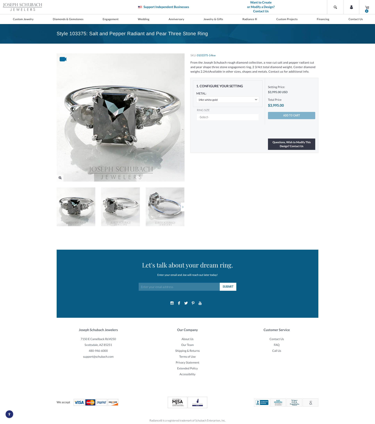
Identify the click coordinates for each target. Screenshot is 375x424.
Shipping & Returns (187, 351)
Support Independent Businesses (166, 7)
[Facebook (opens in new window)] (179, 303)
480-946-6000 (98, 351)
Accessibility (187, 374)
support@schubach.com (98, 356)
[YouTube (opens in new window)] (200, 303)
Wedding (143, 19)
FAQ (276, 345)
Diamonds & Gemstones (68, 19)
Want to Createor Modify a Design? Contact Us (261, 7)
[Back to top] (370, 376)
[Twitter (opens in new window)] (186, 303)
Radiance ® (249, 19)
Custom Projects (287, 19)
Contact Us (355, 19)
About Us (187, 339)
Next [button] (183, 207)
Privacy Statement (187, 362)
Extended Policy (187, 368)
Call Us (276, 351)
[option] (76, 206)
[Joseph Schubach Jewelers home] (22, 7)
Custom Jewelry (23, 19)
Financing (323, 19)
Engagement (111, 19)
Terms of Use (187, 356)
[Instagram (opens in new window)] (172, 303)
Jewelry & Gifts (213, 19)
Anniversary (176, 19)
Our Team (187, 345)
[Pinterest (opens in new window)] (193, 303)
